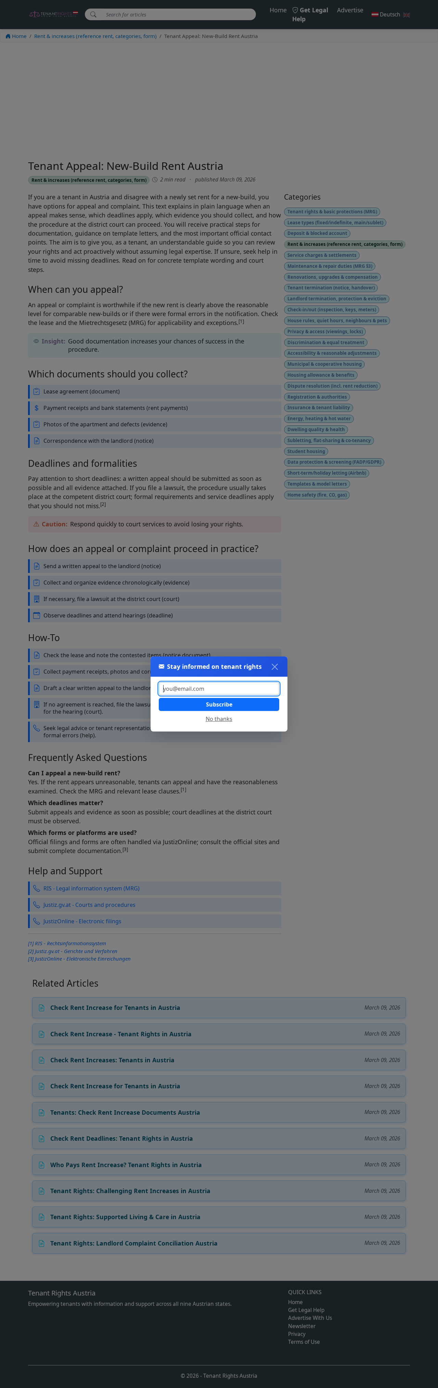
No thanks (219, 719)
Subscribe (219, 704)
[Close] (274, 666)
